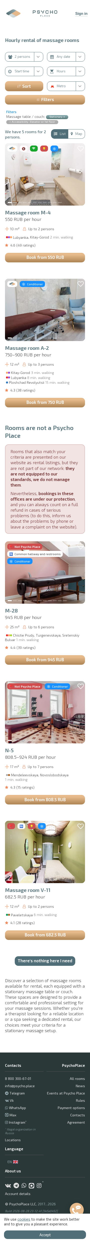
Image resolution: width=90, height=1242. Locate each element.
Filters (47, 99)
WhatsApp (17, 1108)
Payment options (71, 1108)
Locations (13, 1140)
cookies (24, 1219)
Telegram (17, 1093)
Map (78, 133)
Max (12, 1115)
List (63, 133)
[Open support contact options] (77, 1210)
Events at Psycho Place (66, 1093)
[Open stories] (13, 13)
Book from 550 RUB (45, 257)
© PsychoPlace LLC (20, 1204)
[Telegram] (18, 1186)
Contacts (77, 1115)
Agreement (76, 1122)
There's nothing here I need (45, 960)
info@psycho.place (20, 1086)
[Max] (33, 1186)
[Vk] (9, 1186)
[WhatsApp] (25, 1186)
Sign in (81, 13)
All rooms (77, 1078)
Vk (12, 1100)
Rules (80, 1100)
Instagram (17, 1122)
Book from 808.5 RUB (45, 799)
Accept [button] (45, 1234)
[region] (45, 174)
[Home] (45, 13)
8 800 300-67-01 (18, 1078)
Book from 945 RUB (45, 659)
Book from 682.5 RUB (45, 934)
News (80, 1086)
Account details (17, 1193)
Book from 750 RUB (45, 402)
